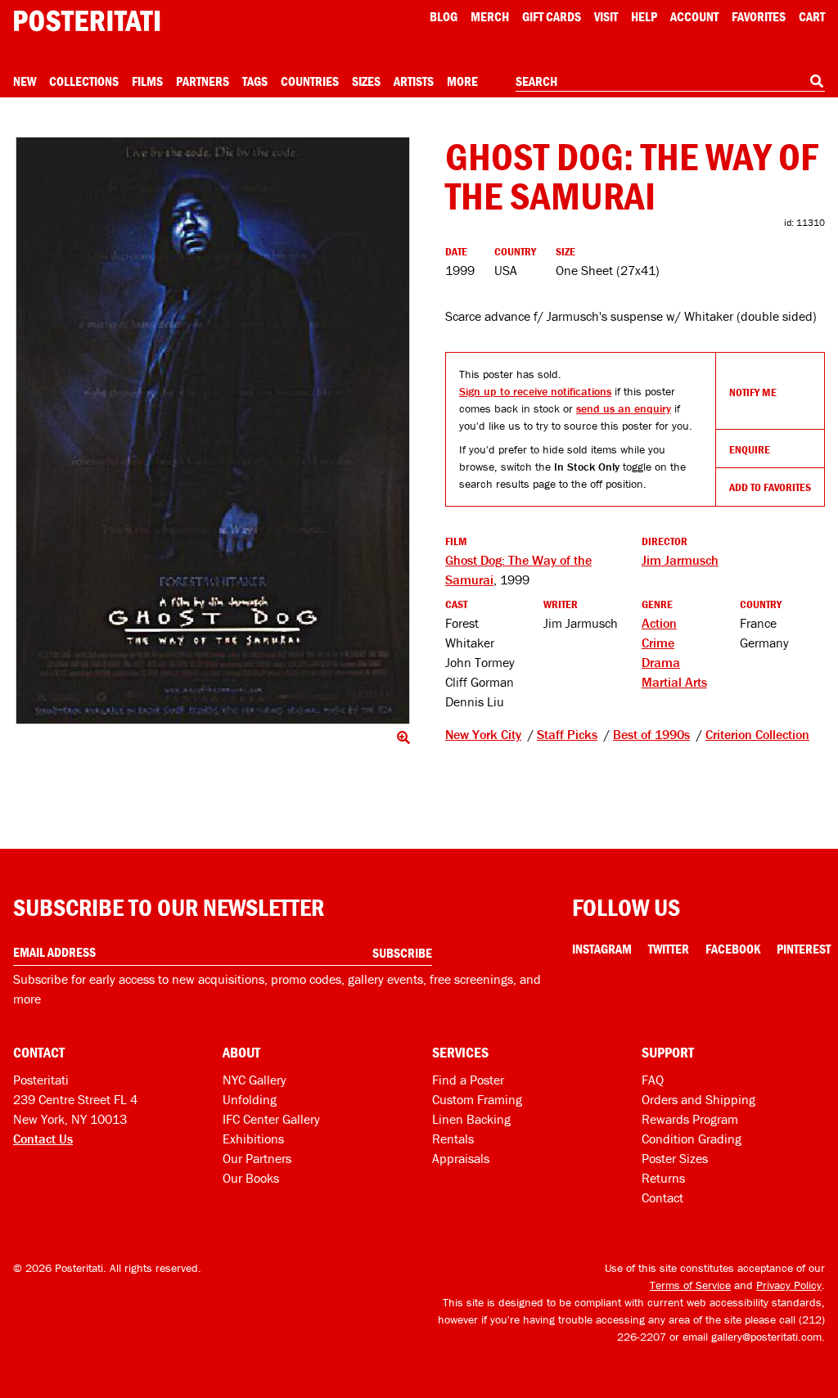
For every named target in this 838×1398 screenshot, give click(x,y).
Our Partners (257, 1158)
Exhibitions (253, 1138)
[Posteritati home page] (86, 21)
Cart (812, 16)
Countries (310, 81)
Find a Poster (468, 1079)
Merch (490, 16)
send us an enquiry (623, 408)
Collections (84, 81)
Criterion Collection (757, 734)
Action (659, 623)
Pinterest (804, 948)
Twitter (668, 948)
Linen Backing (471, 1119)
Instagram (602, 948)
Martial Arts (674, 682)
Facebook (732, 948)
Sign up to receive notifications (535, 391)
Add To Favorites (770, 487)
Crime (658, 642)
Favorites (759, 16)
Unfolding (250, 1099)
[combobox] (670, 82)
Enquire (749, 449)
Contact (662, 1197)
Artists (414, 81)
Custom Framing (477, 1099)
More (462, 81)
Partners (202, 81)
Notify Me (753, 392)
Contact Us (43, 1138)
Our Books (251, 1178)
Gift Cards (551, 16)
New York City (483, 734)
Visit (606, 16)
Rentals (453, 1138)
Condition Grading (691, 1138)
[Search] (817, 81)
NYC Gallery (254, 1079)
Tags (255, 81)
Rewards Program (690, 1119)
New (24, 81)
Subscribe (402, 953)
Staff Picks (567, 734)
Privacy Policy (789, 1285)
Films (147, 81)
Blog (443, 16)
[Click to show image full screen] (213, 430)
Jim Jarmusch (680, 560)
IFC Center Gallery (271, 1119)
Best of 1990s (651, 734)
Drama (661, 662)
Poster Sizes (675, 1158)
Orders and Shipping (698, 1099)
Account (694, 16)
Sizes (366, 81)
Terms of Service (690, 1285)
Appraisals (460, 1158)
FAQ (653, 1079)
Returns (663, 1178)
